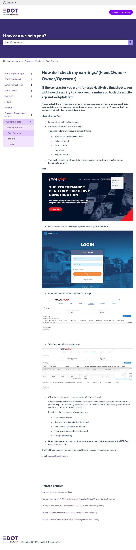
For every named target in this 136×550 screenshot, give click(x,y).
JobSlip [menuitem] (8, 101)
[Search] (130, 42)
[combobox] (65, 42)
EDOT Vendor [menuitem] (11, 90)
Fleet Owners (52, 61)
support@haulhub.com (58, 456)
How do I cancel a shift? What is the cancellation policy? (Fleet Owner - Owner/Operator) (78, 499)
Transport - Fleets (33, 61)
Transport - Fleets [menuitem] (13, 121)
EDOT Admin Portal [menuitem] (14, 84)
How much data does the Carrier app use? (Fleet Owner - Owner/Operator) (73, 506)
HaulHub (60, 226)
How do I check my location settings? (57, 492)
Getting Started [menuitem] (14, 127)
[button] (31, 73)
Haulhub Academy (11, 61)
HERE (123, 441)
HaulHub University (121, 12)
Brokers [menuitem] (11, 138)
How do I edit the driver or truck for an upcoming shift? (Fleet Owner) (70, 519)
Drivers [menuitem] (10, 144)
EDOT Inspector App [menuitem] (14, 73)
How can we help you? (24, 35)
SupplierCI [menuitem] (9, 96)
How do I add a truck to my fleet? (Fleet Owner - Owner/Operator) (69, 512)
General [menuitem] (8, 107)
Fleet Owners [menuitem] (14, 133)
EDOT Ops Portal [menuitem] (13, 79)
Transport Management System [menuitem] (15, 114)
